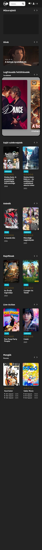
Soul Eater (8, 391)
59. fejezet (28, 396)
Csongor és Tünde (28, 291)
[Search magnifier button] (23, 3)
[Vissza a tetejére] (38, 545)
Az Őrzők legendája (8, 291)
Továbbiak (7, 75)
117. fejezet (9, 394)
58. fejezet (28, 398)
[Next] (37, 10)
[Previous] (34, 10)
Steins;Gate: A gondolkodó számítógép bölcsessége (10, 180)
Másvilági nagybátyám (29, 239)
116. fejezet (9, 396)
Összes (6, 358)
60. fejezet (28, 394)
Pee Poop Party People (10, 340)
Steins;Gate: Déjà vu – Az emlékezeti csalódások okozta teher (29, 181)
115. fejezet (9, 398)
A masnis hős (9, 238)
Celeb (26, 339)
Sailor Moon (28, 391)
